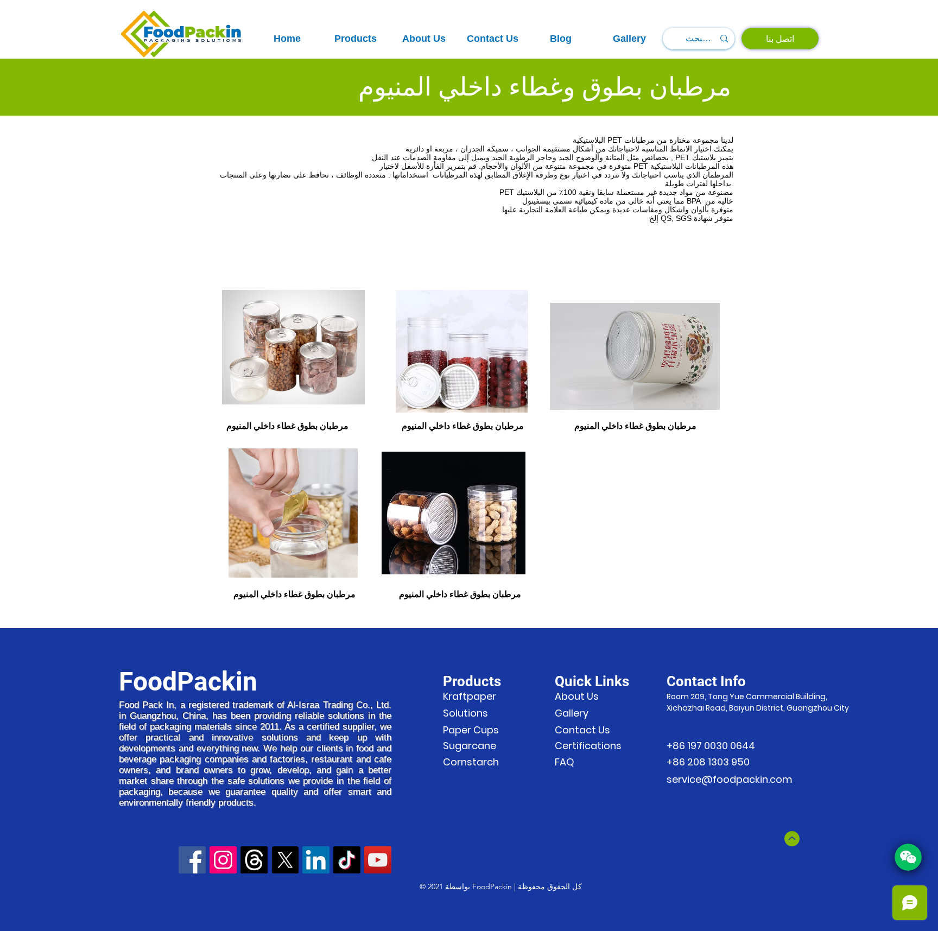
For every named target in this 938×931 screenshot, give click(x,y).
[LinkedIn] (315, 859)
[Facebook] (192, 859)
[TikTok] (346, 859)
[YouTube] (377, 859)
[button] (355, 39)
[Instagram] (223, 859)
